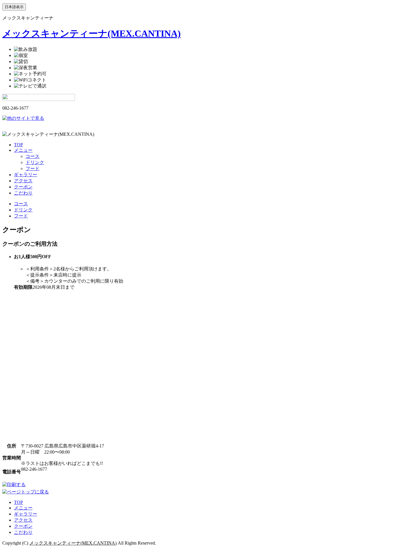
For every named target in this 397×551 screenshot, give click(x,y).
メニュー (23, 150)
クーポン (23, 186)
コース (33, 156)
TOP (18, 144)
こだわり (23, 192)
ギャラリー (25, 174)
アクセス (23, 180)
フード (33, 168)
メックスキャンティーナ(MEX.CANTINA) (91, 33)
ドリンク (35, 162)
